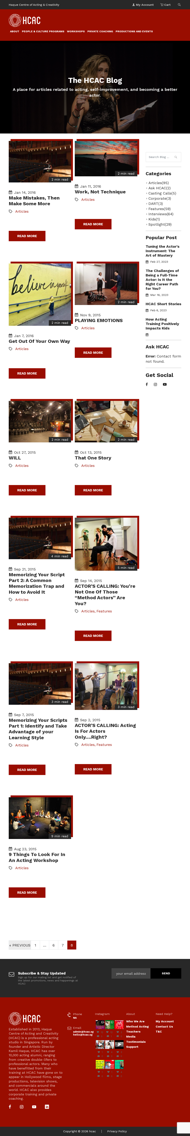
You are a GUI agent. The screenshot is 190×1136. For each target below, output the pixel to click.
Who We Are (135, 1021)
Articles (22, 211)
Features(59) (159, 209)
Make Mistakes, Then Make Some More (34, 200)
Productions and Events (134, 31)
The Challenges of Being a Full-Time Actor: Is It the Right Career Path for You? (162, 279)
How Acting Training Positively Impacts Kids (162, 323)
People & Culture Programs (43, 31)
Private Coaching (100, 31)
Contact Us (164, 1026)
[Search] (175, 157)
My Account (165, 1021)
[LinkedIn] (47, 1107)
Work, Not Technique (100, 191)
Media (130, 1036)
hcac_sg (100, 1022)
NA (75, 1017)
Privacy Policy (117, 1131)
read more (27, 236)
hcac (92, 1131)
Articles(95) (158, 183)
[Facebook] (147, 384)
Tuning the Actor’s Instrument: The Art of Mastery (162, 251)
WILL (15, 458)
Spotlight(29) (160, 224)
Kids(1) (154, 219)
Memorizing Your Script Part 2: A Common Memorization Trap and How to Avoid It (37, 583)
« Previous (19, 945)
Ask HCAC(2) (159, 188)
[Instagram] (155, 384)
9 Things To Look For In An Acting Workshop (37, 857)
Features (104, 611)
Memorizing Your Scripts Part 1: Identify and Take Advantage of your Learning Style (38, 728)
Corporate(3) (159, 198)
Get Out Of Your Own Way (39, 341)
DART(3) (155, 203)
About (14, 31)
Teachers (133, 1031)
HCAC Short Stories (163, 304)
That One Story (93, 458)
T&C (159, 1031)
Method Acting (137, 1026)
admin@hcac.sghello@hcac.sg (83, 1033)
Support (132, 1046)
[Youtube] (165, 384)
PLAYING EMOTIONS (99, 320)
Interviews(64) (160, 214)
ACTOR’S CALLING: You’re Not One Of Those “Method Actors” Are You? (105, 594)
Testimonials (136, 1041)
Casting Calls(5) (162, 193)
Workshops (76, 31)
